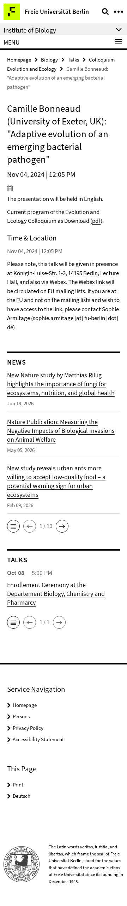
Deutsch (21, 795)
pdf (96, 221)
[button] (13, 526)
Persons (21, 716)
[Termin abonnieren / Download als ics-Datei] (63, 188)
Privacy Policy (28, 728)
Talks (73, 59)
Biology (49, 59)
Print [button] (18, 784)
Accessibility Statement (38, 739)
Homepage (19, 59)
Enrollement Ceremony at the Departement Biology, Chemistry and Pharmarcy (56, 593)
